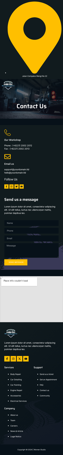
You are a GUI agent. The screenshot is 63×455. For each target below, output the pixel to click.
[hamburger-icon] (58, 85)
